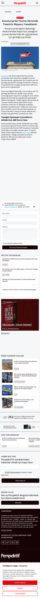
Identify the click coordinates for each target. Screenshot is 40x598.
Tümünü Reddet (20, 594)
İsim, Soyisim (6, 213)
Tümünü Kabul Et (20, 583)
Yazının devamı (6, 530)
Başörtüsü (24, 44)
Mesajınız (5, 227)
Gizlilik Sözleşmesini (12, 472)
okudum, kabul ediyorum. (16, 473)
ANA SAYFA (8, 11)
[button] (2, 2)
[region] (20, 580)
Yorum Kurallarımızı (11, 207)
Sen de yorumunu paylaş (18, 247)
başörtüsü (26, 132)
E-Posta (4, 220)
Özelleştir (20, 588)
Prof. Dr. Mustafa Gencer (10, 329)
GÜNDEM (18, 11)
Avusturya (20, 17)
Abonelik (18, 503)
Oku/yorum (7, 302)
